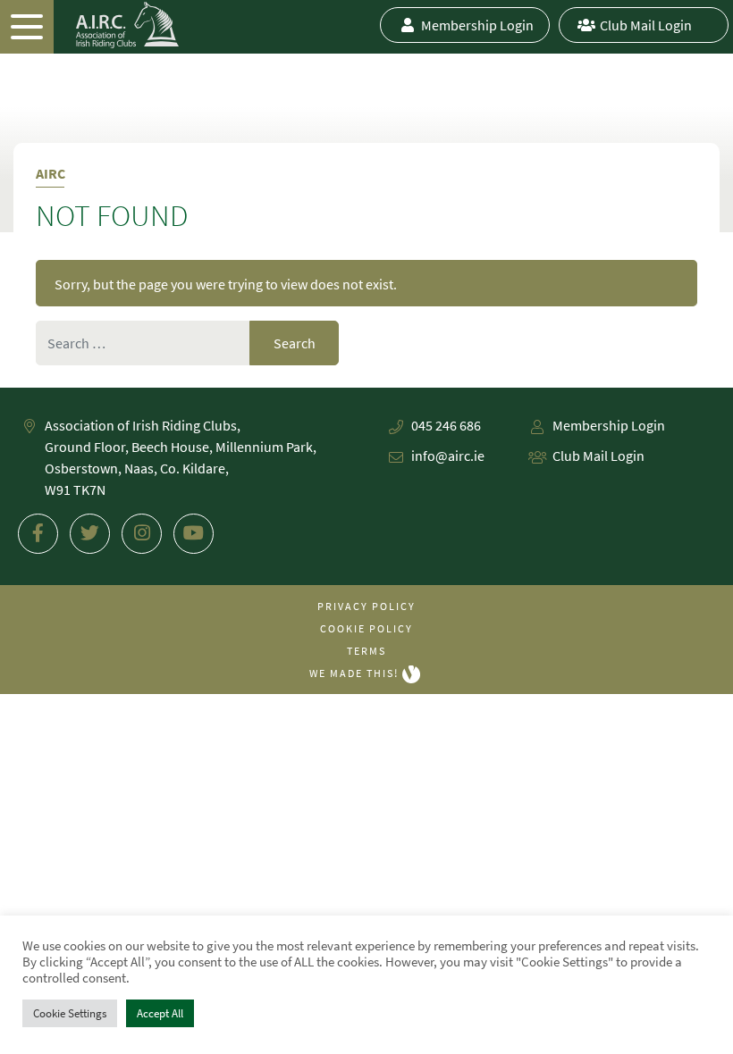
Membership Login (477, 25)
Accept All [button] (160, 1013)
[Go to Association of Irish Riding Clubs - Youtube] (193, 534)
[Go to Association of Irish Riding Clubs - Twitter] (90, 534)
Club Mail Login (646, 25)
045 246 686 (446, 425)
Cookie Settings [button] (69, 1013)
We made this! (355, 673)
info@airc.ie (447, 455)
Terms (366, 650)
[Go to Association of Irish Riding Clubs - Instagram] (142, 534)
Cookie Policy (366, 628)
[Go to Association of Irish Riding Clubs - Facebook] (38, 534)
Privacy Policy (366, 606)
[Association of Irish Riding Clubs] (89, 25)
